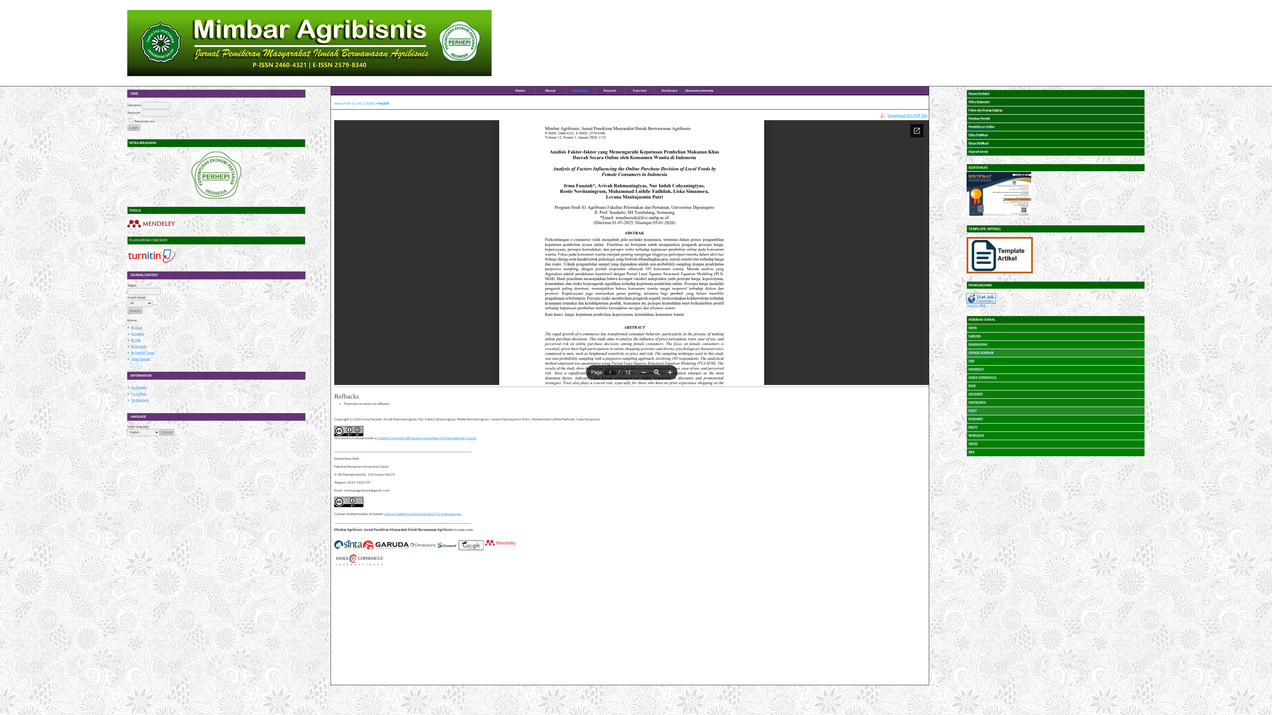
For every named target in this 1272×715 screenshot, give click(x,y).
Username (134, 105)
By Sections (138, 347)
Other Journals (140, 359)
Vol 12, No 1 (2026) (360, 104)
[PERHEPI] (216, 175)
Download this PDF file (907, 116)
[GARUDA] (385, 549)
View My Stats (976, 306)
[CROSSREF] (447, 549)
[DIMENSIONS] (422, 549)
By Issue (136, 328)
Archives (669, 90)
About (550, 90)
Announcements (699, 90)
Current (639, 90)
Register (580, 90)
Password (134, 113)
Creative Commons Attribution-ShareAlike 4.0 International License (426, 438)
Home (520, 90)
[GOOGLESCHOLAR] (471, 549)
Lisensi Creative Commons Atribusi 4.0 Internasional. (423, 514)
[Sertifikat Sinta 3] (999, 216)
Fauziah (383, 104)
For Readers (139, 388)
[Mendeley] (151, 227)
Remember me (144, 121)
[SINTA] (348, 549)
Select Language (138, 427)
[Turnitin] (151, 262)
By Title (136, 340)
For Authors (138, 394)
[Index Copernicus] (359, 565)
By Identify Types (142, 353)
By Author (137, 334)
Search (610, 90)
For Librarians (140, 400)
